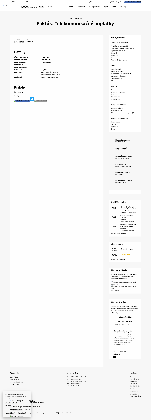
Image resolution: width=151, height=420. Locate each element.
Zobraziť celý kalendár (118, 259)
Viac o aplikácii (115, 290)
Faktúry (30, 42)
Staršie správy (117, 354)
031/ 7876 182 (134, 392)
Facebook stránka (135, 396)
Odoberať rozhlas (125, 317)
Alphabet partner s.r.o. (33, 406)
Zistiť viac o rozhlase (125, 321)
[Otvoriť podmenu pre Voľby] (106, 6)
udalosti (123, 233)
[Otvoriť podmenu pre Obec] (71, 6)
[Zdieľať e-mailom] (40, 101)
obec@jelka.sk (134, 394)
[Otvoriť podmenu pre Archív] (114, 6)
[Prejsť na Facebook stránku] (132, 2)
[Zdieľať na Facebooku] (22, 101)
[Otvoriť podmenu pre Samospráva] (84, 6)
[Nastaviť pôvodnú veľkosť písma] (101, 2)
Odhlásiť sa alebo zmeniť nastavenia (125, 325)
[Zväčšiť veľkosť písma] (103, 2)
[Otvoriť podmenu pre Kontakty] (124, 6)
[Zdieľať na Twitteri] (32, 99)
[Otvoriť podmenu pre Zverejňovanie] (99, 6)
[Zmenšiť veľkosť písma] (99, 2)
